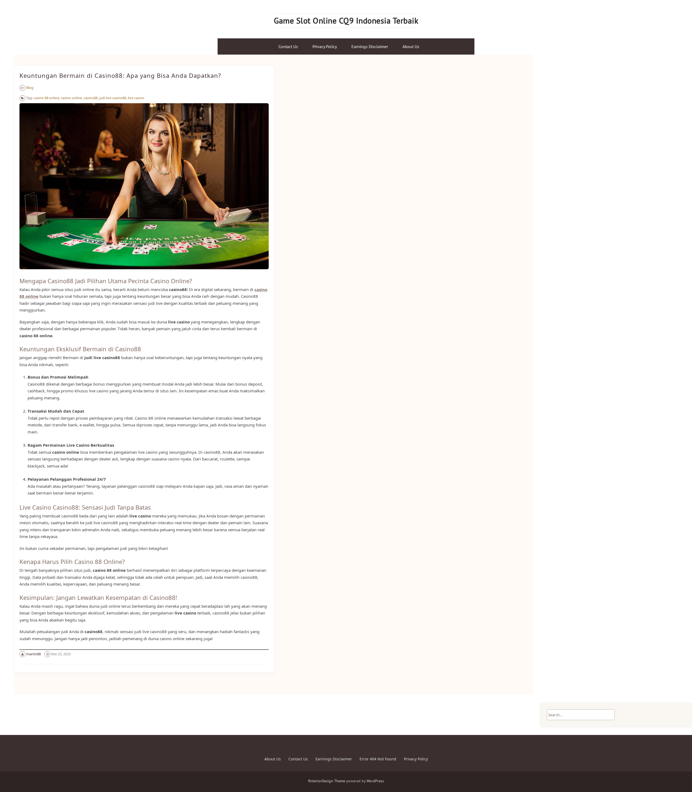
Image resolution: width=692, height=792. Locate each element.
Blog (30, 87)
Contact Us (288, 46)
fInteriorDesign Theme (326, 780)
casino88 (91, 97)
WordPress (375, 780)
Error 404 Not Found (378, 758)
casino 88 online (46, 97)
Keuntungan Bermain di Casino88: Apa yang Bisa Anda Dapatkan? (120, 75)
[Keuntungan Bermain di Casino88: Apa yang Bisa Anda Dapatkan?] (144, 272)
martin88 (33, 653)
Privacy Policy (324, 46)
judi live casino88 (112, 97)
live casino (136, 97)
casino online (71, 97)
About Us (410, 46)
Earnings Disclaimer (369, 46)
